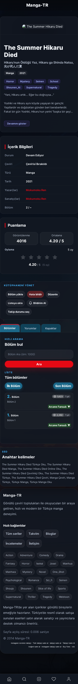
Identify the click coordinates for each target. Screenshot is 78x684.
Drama (59, 555)
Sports (62, 588)
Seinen (40, 81)
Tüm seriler (14, 534)
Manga (30, 172)
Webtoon (64, 596)
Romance (33, 580)
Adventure (26, 555)
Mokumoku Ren (36, 190)
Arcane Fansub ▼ (59, 406)
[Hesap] (68, 679)
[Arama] (24, 679)
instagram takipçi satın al (51, 647)
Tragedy (52, 87)
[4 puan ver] (47, 257)
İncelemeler (14, 543)
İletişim (34, 543)
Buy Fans (66, 647)
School (54, 81)
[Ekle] (39, 679)
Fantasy (10, 563)
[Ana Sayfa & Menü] (9, 679)
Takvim (34, 534)
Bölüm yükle (15, 294)
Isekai (39, 563)
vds (73, 647)
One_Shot (58, 571)
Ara (39, 364)
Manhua (67, 563)
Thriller (32, 596)
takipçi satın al (55, 643)
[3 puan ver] (39, 257)
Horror (10, 81)
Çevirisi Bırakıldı (36, 164)
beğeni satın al (34, 647)
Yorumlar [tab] (30, 328)
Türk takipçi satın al (40, 643)
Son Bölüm (63, 386)
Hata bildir (35, 294)
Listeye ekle (15, 303)
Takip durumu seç (19, 311)
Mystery (25, 81)
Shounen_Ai (13, 87)
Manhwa (11, 571)
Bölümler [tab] (10, 328)
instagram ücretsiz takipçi (21, 643)
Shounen (26, 588)
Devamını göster (16, 123)
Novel (42, 571)
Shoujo (10, 588)
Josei (53, 563)
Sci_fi (49, 580)
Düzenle (53, 294)
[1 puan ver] (23, 257)
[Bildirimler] (53, 679)
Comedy (44, 555)
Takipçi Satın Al (69, 643)
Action (9, 555)
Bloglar (51, 534)
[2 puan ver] (31, 257)
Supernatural (33, 87)
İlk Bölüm (13, 386)
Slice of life (44, 588)
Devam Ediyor (35, 155)
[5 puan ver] (54, 257)
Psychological (14, 580)
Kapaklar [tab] (51, 328)
